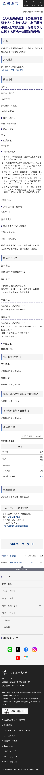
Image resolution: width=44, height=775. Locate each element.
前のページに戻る (9, 556)
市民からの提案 (10, 741)
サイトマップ (9, 751)
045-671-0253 (14, 517)
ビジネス (30, 562)
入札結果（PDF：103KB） (12, 70)
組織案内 (8, 725)
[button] (26, 3)
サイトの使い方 (10, 762)
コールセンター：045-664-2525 (17, 730)
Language (8, 746)
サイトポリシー (10, 757)
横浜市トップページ (17, 562)
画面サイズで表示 (35, 436)
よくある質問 (9, 736)
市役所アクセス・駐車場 (14, 720)
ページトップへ (22, 569)
